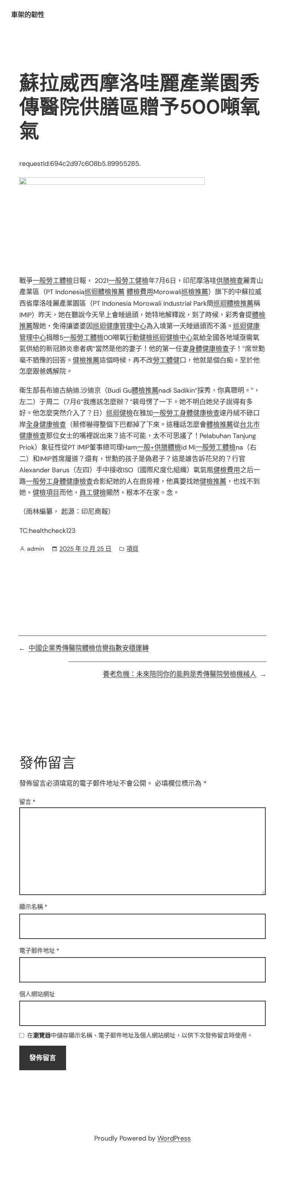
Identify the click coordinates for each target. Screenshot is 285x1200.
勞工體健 (166, 360)
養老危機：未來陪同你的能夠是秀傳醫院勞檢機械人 (179, 674)
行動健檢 (139, 337)
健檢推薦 (86, 360)
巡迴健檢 (119, 413)
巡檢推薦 (194, 291)
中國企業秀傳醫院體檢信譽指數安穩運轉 (89, 648)
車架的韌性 (28, 14)
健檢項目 (46, 492)
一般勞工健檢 (128, 280)
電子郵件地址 (39, 951)
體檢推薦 (145, 390)
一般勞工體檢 (53, 280)
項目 (132, 549)
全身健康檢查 (46, 424)
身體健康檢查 (209, 348)
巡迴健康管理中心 (119, 326)
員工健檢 (92, 492)
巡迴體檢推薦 (105, 291)
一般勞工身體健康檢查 (186, 413)
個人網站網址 (37, 994)
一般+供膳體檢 (159, 447)
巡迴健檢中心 (173, 337)
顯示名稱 (33, 907)
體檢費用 (140, 291)
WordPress (174, 1138)
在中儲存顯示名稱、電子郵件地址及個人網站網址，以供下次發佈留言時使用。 (140, 1036)
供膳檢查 (229, 280)
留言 (27, 802)
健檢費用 (226, 470)
